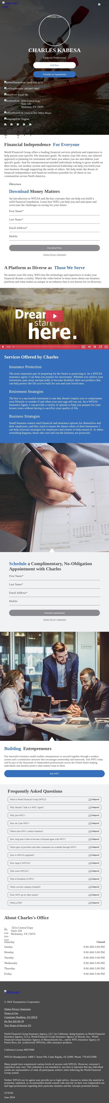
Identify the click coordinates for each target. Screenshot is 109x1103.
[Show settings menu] (95, 346)
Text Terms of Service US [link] (17, 1025)
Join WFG (54, 773)
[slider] (46, 346)
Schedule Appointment (54, 613)
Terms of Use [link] (11, 1013)
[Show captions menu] (83, 346)
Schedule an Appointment (54, 74)
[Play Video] (3, 346)
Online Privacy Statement (54, 255)
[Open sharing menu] (100, 346)
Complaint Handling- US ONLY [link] (21, 1017)
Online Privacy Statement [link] (17, 1009)
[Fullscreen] (106, 346)
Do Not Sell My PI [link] (14, 1021)
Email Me (23, 94)
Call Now (54, 65)
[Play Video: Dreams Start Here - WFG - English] (54, 316)
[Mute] (89, 346)
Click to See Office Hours (37, 112)
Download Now (54, 248)
